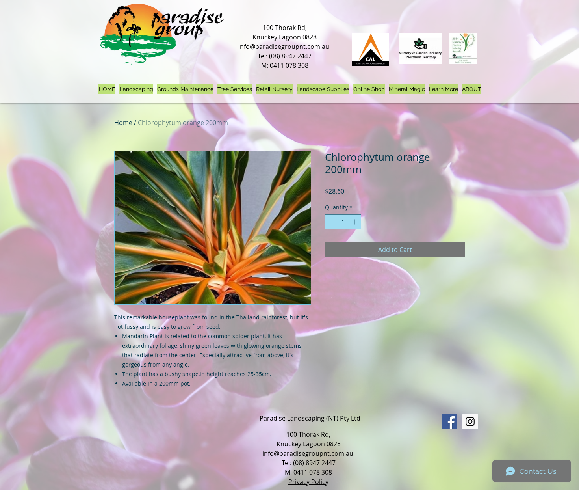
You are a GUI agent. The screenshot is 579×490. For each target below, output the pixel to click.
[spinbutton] (343, 222)
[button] (443, 89)
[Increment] (355, 222)
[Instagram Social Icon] (470, 421)
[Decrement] (331, 222)
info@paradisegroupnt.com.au (283, 46)
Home (123, 122)
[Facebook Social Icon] (449, 421)
